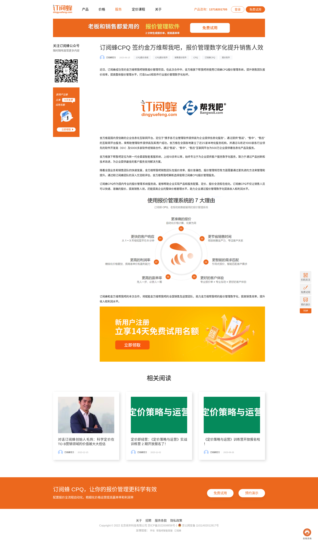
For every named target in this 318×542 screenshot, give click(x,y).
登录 (238, 9)
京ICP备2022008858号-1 (162, 525)
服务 (118, 9)
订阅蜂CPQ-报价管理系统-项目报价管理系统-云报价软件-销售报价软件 (62, 9)
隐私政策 (176, 520)
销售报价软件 (180, 57)
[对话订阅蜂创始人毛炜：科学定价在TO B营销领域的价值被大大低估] (86, 415)
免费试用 (255, 9)
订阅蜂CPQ (210, 57)
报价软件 (226, 57)
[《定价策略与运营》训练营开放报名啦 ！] (232, 415)
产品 (85, 9)
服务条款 (161, 520)
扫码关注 (305, 279)
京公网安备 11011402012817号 (200, 525)
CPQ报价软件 (161, 57)
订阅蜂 (177, 530)
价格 (102, 9)
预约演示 (251, 493)
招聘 (148, 520)
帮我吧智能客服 (164, 530)
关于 (158, 9)
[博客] (159, 29)
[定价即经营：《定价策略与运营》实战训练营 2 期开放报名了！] (159, 415)
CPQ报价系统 (142, 57)
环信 (152, 530)
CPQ (195, 57)
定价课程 (138, 9)
